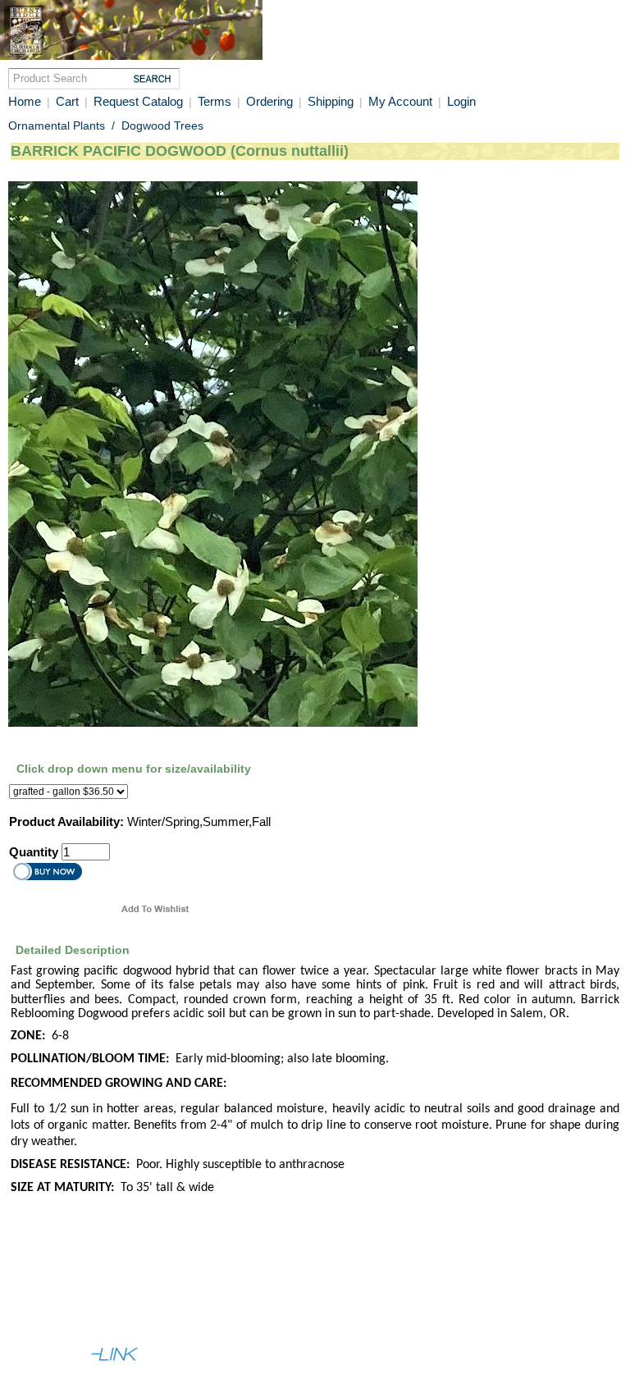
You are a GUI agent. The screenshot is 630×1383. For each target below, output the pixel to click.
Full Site (33, 1322)
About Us (36, 1292)
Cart (67, 101)
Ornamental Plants (56, 125)
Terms (214, 101)
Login (461, 101)
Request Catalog (138, 101)
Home (24, 101)
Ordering (271, 101)
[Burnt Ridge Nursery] (131, 55)
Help (85, 1292)
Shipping (332, 101)
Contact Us (138, 1292)
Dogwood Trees (162, 125)
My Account (400, 101)
